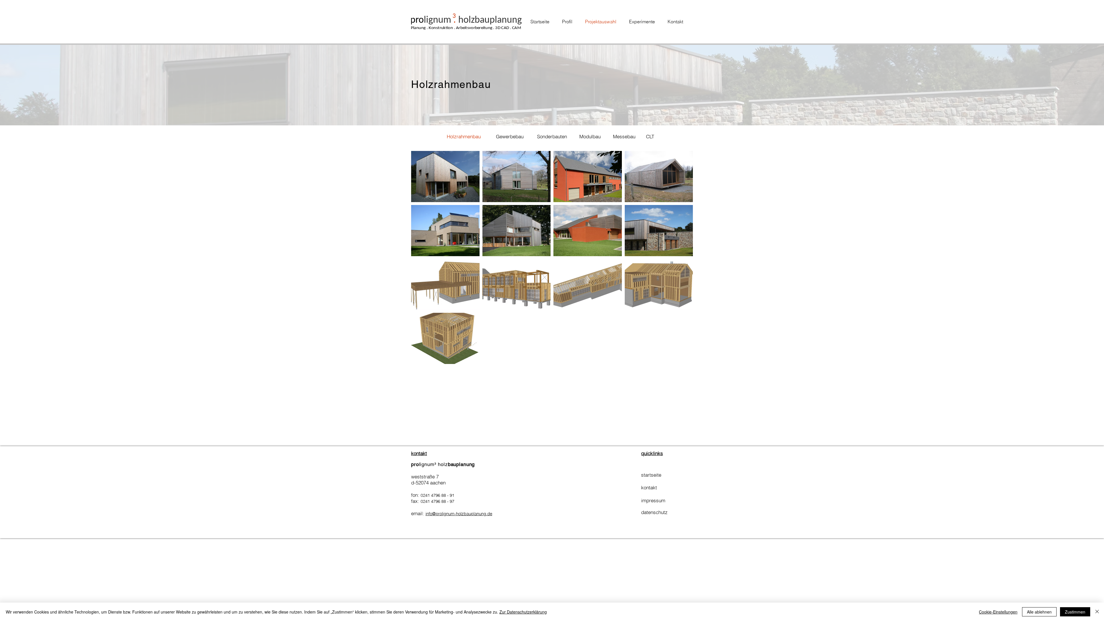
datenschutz (654, 512)
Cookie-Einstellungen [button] (998, 612)
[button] (463, 136)
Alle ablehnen (1039, 612)
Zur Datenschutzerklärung (523, 612)
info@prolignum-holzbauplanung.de (458, 513)
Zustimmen (1075, 612)
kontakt (649, 487)
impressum (653, 500)
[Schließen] (1097, 611)
